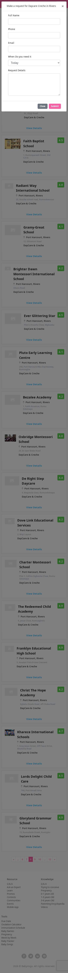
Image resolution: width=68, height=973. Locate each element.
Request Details (16, 70)
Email (11, 42)
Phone (11, 29)
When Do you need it (19, 56)
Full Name (13, 15)
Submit (55, 106)
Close (42, 106)
